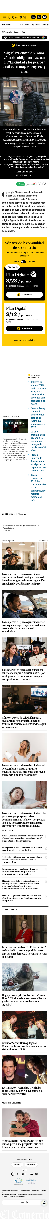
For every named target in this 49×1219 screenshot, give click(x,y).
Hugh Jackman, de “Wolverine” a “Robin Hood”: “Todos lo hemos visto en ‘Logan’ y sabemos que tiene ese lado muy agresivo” (24, 999)
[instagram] (22, 1174)
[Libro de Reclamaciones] (31, 1181)
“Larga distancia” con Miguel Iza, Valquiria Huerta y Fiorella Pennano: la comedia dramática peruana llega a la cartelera (26, 159)
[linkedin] (31, 1174)
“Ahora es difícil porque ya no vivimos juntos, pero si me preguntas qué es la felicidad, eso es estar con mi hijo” (22, 1143)
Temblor (20, 24)
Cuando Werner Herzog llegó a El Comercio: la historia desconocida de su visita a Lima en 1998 (24, 1046)
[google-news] (36, 1174)
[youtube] (26, 1174)
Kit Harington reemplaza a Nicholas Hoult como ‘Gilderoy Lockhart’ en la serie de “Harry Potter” (22, 1090)
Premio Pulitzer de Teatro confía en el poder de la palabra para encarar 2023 (38, 462)
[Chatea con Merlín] (33, 17)
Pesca (27, 24)
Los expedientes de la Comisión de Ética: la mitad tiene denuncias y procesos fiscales (22, 848)
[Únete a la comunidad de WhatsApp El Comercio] (20, 184)
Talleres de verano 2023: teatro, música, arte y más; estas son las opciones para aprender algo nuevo (38, 393)
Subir (23, 1202)
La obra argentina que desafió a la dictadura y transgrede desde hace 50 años (38, 441)
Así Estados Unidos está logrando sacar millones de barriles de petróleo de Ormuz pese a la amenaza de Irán (22, 859)
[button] (15, 426)
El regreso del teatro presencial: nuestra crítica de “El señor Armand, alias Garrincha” (26, 165)
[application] (15, 426)
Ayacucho (35, 24)
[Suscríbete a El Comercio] (38, 17)
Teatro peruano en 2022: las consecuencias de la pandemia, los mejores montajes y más (38, 487)
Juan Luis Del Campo (26, 172)
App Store (17, 1164)
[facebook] (12, 1174)
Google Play (31, 1164)
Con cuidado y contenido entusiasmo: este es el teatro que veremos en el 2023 (38, 418)
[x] (17, 1174)
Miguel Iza (22, 514)
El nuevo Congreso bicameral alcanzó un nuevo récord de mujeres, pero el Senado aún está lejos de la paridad (21, 898)
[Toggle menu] (4, 17)
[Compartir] (44, 184)
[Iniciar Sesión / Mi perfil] (44, 17)
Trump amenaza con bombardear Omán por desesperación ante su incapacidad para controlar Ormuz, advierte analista (20, 871)
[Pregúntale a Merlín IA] (44, 1203)
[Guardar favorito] (39, 184)
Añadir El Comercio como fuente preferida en (24, 37)
